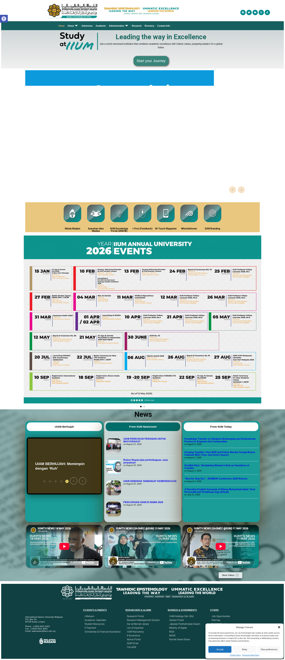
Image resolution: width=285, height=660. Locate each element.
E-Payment (90, 627)
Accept (220, 649)
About (71, 25)
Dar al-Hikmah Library (138, 624)
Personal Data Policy (250, 655)
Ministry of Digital (178, 627)
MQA (171, 631)
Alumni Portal (134, 639)
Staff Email (132, 643)
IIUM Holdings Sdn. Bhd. (181, 616)
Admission (87, 25)
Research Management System (143, 620)
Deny (244, 649)
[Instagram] (261, 12)
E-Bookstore (133, 635)
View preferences (269, 649)
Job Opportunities (221, 616)
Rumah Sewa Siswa (179, 639)
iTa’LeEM (131, 647)
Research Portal (135, 616)
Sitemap (216, 620)
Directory (149, 25)
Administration (116, 25)
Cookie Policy (235, 655)
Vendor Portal (176, 620)
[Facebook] (243, 12)
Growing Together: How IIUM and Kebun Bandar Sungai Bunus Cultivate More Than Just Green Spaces (219, 453)
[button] (279, 627)
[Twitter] (249, 12)
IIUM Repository (135, 631)
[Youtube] (255, 12)
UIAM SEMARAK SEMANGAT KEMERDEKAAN (149, 481)
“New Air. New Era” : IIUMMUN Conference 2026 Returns (215, 478)
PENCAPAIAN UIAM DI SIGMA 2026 (143, 502)
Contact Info (163, 25)
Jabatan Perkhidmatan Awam (184, 624)
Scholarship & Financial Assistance (103, 631)
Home (61, 25)
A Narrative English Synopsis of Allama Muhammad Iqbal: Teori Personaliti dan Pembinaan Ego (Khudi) (219, 490)
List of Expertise (135, 627)
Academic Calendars (95, 620)
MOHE (172, 635)
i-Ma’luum (89, 616)
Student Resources (94, 624)
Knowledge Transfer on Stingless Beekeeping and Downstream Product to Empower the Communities (220, 440)
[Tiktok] (267, 12)
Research (137, 25)
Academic (101, 25)
